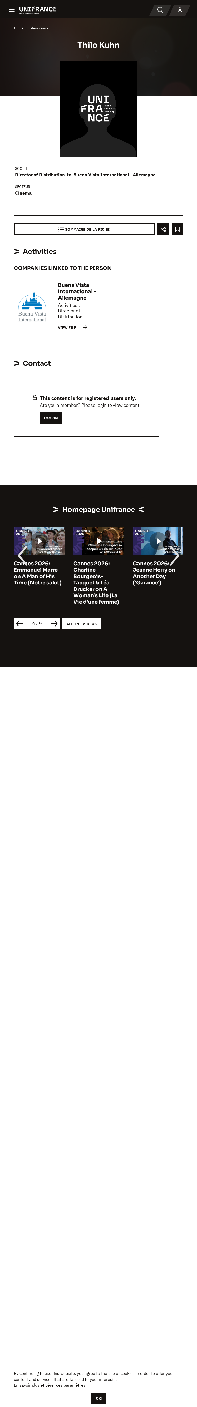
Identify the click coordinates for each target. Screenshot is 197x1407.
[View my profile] (180, 10)
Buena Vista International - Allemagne (114, 175)
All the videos (81, 623)
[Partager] (163, 229)
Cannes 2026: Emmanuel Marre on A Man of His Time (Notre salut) (38, 573)
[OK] (98, 1398)
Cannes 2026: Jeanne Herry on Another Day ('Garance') (154, 573)
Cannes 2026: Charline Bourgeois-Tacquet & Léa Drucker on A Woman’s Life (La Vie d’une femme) (96, 582)
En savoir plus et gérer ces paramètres (49, 1385)
